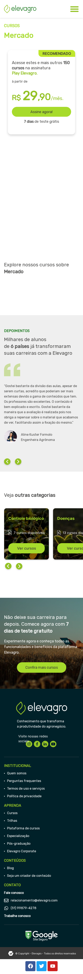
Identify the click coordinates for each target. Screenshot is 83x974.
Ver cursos (26, 548)
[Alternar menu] (74, 8)
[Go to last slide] (8, 566)
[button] (7, 461)
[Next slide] (19, 566)
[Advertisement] (41, 210)
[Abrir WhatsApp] (73, 964)
